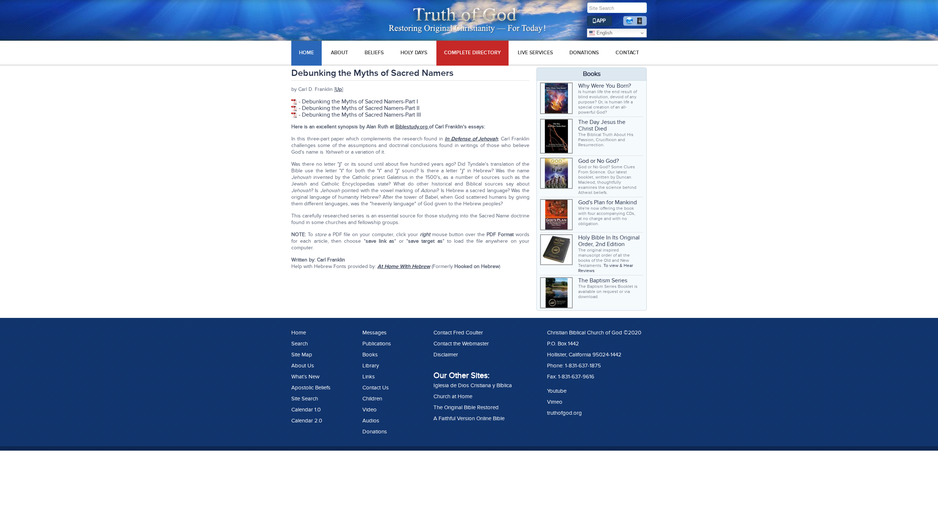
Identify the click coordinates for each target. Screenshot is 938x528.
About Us (302, 365)
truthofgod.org (564, 413)
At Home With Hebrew (403, 266)
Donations (584, 53)
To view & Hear (618, 265)
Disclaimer (445, 354)
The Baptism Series (602, 280)
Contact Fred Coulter (458, 332)
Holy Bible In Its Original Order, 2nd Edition (609, 241)
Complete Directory (472, 53)
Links (368, 376)
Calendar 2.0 (306, 420)
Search (299, 343)
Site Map (301, 354)
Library (370, 365)
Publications (376, 343)
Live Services (535, 53)
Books (370, 354)
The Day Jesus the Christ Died (601, 125)
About (339, 53)
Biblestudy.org (412, 127)
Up (338, 89)
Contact (627, 53)
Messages (374, 332)
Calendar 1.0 (306, 409)
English (603, 33)
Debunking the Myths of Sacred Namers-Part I (360, 101)
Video (369, 409)
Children (372, 398)
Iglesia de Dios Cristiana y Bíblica (472, 385)
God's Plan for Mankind (607, 202)
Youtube (556, 391)
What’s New (305, 376)
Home (298, 332)
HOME (306, 53)
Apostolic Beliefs (310, 387)
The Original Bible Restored (466, 407)
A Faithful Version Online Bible (469, 418)
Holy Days (413, 53)
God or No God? (598, 161)
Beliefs (374, 53)
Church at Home (452, 396)
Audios (370, 420)
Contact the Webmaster (461, 343)
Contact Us (375, 387)
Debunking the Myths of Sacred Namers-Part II (361, 108)
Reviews (586, 270)
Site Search (304, 398)
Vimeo (554, 402)
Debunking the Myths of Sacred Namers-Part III (361, 114)
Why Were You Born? (604, 85)
